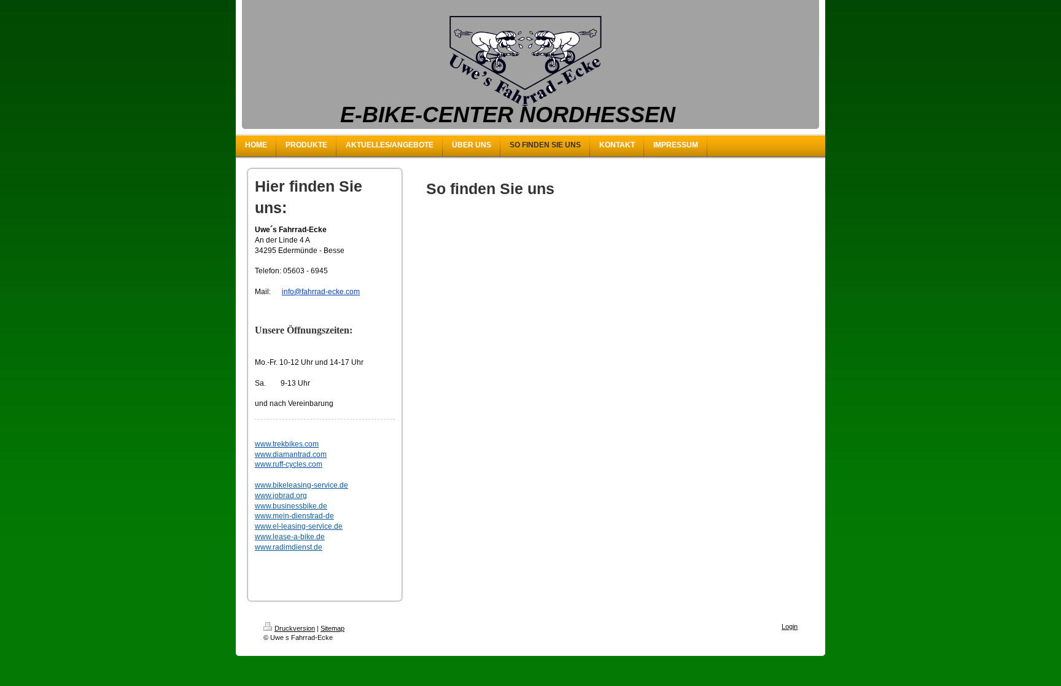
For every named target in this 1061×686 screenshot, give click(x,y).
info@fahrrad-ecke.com (321, 291)
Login (790, 626)
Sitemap (332, 628)
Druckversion (294, 628)
